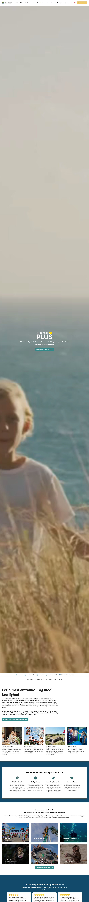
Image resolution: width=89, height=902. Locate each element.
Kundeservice (45, 3)
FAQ (55, 679)
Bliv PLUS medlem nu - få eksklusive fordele (15, 719)
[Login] (71, 2)
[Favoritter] (68, 2)
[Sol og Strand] (7, 3)
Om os (52, 3)
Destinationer (28, 3)
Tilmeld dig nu (48, 679)
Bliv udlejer (59, 3)
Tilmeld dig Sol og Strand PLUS (44, 867)
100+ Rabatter (38, 679)
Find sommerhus (82, 3)
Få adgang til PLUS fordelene (44, 349)
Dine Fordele (30, 679)
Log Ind (60, 679)
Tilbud (21, 3)
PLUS (17, 3)
